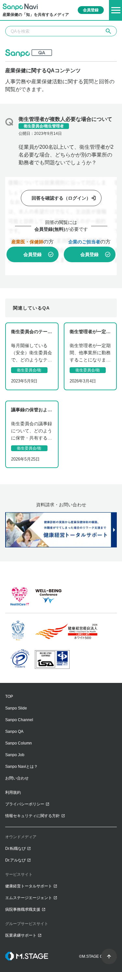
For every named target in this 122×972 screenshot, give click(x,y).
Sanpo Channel (19, 720)
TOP (9, 696)
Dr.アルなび (15, 860)
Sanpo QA (14, 731)
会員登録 (32, 254)
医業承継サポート (20, 935)
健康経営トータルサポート (28, 886)
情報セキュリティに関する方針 (32, 816)
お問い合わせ (17, 778)
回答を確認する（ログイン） (61, 198)
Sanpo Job (14, 755)
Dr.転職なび (15, 848)
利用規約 (13, 792)
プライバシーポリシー (24, 804)
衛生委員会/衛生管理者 (44, 126)
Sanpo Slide (16, 708)
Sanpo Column (18, 743)
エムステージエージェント (28, 898)
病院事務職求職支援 (22, 909)
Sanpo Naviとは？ (21, 766)
